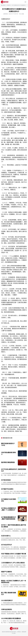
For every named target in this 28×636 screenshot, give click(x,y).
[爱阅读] (4, 2)
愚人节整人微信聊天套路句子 (8, 593)
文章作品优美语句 (6, 609)
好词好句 (9, 5)
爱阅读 (3, 5)
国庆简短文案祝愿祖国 (8, 462)
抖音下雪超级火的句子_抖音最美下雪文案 (13, 554)
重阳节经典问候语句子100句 (8, 444)
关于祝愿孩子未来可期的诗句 (8, 500)
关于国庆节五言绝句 (7, 489)
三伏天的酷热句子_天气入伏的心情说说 (13, 563)
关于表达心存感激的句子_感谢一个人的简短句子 (8, 509)
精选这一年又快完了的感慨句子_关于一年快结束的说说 (13, 581)
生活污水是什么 (6, 536)
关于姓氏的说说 (6, 480)
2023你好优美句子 (7, 600)
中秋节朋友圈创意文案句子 (8, 453)
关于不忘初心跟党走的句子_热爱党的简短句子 (13, 470)
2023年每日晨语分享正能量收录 (11, 618)
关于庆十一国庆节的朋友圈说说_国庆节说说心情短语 (13, 526)
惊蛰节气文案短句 (6, 571)
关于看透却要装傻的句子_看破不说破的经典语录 (8, 518)
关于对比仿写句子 (6, 545)
